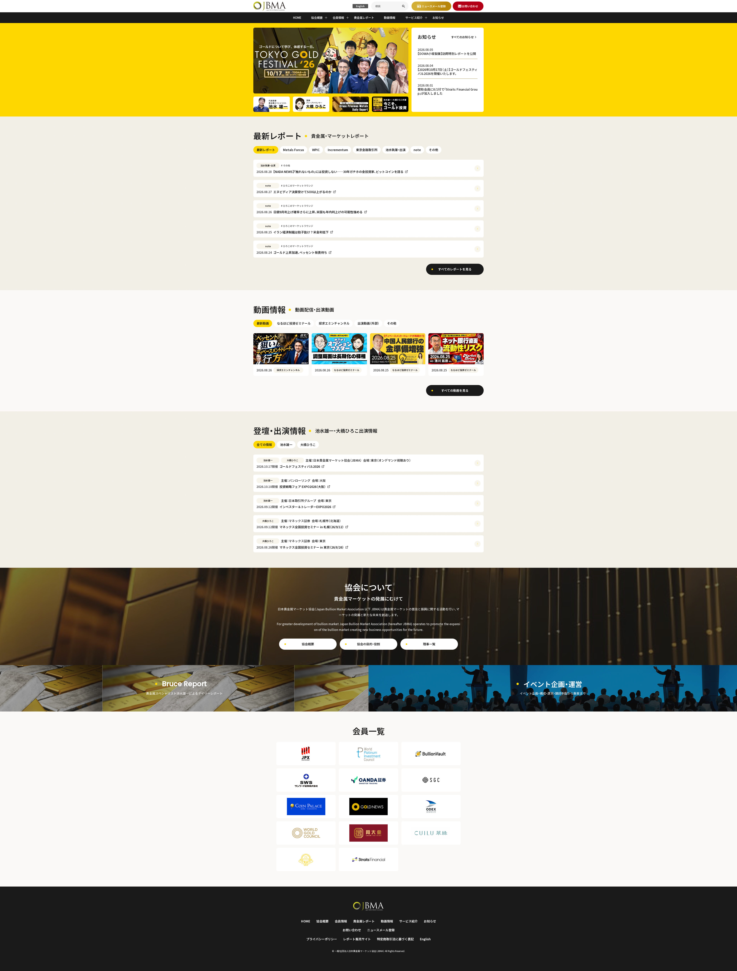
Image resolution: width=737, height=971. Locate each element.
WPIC (316, 149)
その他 (433, 149)
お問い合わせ (352, 930)
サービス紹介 (408, 921)
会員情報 (341, 921)
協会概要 (308, 644)
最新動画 (263, 323)
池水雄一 (286, 444)
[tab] (265, 150)
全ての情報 (264, 444)
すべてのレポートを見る (455, 269)
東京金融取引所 (367, 149)
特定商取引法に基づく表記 (395, 939)
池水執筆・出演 (396, 149)
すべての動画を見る (454, 390)
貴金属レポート (364, 18)
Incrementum (338, 149)
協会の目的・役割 (368, 644)
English (360, 6)
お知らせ (438, 18)
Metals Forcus (293, 149)
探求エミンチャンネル (334, 323)
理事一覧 (429, 644)
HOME (297, 18)
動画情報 (389, 18)
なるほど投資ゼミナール (294, 323)
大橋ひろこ (308, 444)
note (417, 149)
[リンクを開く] (184, 688)
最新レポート (266, 149)
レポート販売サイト (357, 939)
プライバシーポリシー (321, 939)
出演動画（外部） (368, 323)
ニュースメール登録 (381, 930)
